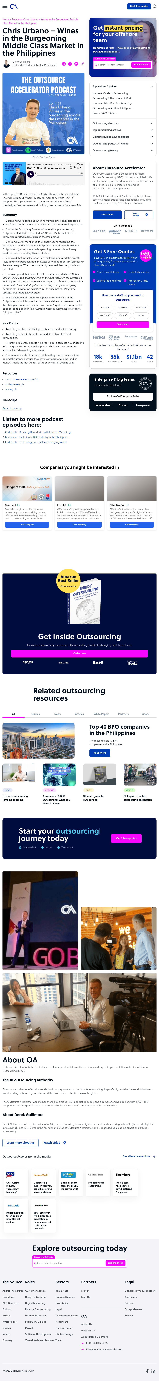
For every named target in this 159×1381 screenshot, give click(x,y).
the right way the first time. (43, 707)
